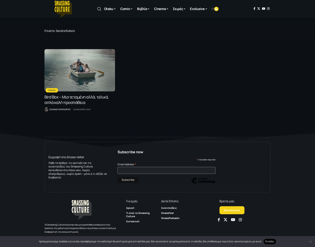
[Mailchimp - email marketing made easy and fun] (203, 183)
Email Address (127, 164)
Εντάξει (269, 241)
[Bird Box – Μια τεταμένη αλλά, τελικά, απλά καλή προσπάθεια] (79, 70)
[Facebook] (254, 8)
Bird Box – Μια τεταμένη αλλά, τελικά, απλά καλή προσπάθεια (76, 99)
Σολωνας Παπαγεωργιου (60, 109)
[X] (258, 8)
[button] (99, 9)
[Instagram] (268, 8)
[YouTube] (263, 8)
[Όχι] (310, 241)
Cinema (52, 90)
